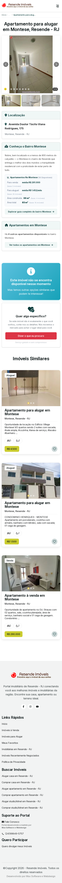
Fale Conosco (11, 822)
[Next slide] (56, 64)
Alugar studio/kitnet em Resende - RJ (21, 801)
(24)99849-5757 (14, 833)
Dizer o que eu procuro (31, 335)
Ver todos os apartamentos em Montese (29, 245)
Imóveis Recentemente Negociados (20, 755)
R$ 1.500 (12, 541)
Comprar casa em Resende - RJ (18, 782)
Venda (9, 560)
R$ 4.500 (12, 448)
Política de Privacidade (13, 762)
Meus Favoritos (10, 743)
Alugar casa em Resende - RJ (17, 776)
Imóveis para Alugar (12, 736)
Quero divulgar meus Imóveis (17, 846)
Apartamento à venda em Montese (25, 597)
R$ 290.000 (13, 634)
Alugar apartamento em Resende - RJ (21, 789)
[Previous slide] (5, 64)
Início (4, 15)
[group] (11, 101)
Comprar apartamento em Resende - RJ (22, 795)
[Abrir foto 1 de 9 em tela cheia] (31, 64)
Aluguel (10, 375)
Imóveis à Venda (10, 730)
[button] (5, 89)
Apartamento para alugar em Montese (27, 412)
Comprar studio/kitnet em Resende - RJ (22, 808)
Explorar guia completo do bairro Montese (29, 211)
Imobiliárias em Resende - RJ (17, 749)
